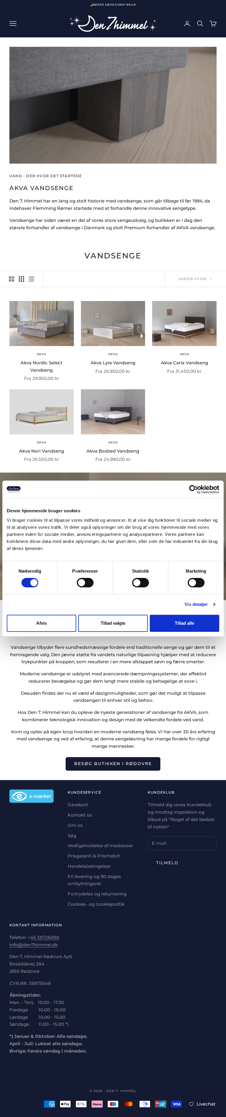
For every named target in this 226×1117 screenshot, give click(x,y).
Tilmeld (167, 862)
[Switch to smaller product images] (21, 279)
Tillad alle (184, 623)
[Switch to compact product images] (31, 279)
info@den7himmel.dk (33, 945)
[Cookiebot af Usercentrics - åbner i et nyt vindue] (193, 489)
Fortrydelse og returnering (97, 894)
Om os (75, 825)
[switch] (85, 582)
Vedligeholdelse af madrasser (100, 845)
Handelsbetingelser (89, 866)
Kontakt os (80, 815)
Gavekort (78, 804)
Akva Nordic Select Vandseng (41, 366)
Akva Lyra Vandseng (113, 362)
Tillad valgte (113, 623)
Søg (72, 835)
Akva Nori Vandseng (41, 451)
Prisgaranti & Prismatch (94, 856)
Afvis (41, 623)
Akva (41, 354)
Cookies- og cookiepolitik (96, 904)
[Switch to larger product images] (11, 279)
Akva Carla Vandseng (184, 362)
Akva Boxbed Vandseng (113, 451)
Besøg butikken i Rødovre (113, 763)
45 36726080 (44, 937)
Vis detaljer (196, 604)
